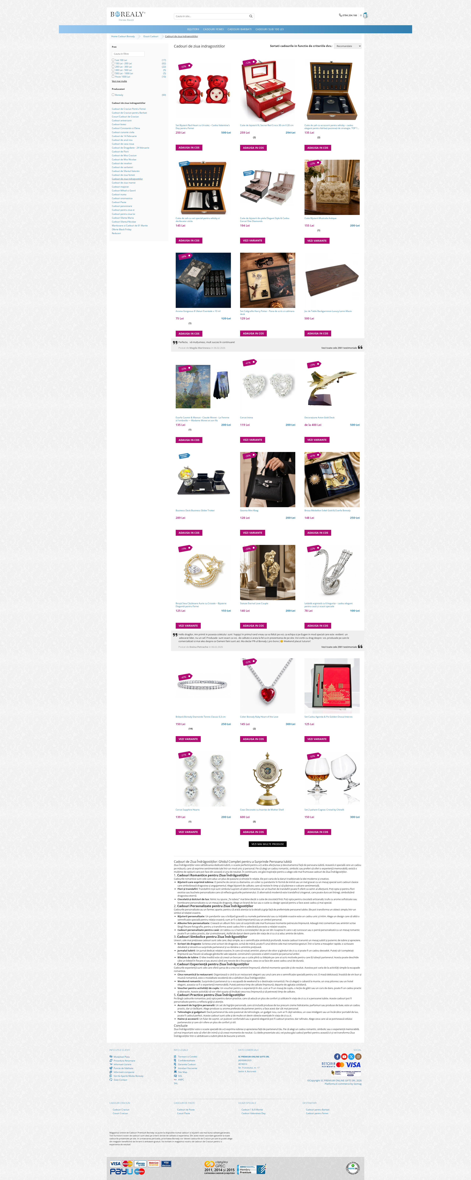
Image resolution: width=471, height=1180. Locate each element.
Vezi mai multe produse (268, 844)
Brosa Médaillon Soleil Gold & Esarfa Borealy (327, 510)
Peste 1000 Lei (122, 76)
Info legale (181, 1050)
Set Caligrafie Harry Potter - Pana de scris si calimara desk (267, 313)
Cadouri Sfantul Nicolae (124, 221)
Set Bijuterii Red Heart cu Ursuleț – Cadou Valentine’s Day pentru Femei (203, 127)
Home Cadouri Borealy (123, 36)
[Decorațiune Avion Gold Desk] (332, 386)
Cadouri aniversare (122, 120)
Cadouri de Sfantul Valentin (126, 171)
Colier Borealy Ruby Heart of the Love (259, 716)
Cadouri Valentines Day (253, 1113)
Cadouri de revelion (122, 163)
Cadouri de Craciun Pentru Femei (129, 108)
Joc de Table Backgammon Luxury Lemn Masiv (328, 311)
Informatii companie (123, 1072)
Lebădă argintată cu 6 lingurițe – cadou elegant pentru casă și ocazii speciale (328, 605)
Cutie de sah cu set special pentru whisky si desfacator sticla (198, 220)
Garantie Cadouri (187, 1064)
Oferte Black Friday (121, 229)
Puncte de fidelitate (123, 1068)
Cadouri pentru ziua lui (123, 213)
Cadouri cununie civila (123, 132)
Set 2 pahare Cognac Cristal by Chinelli (324, 809)
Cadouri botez (119, 124)
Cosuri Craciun (120, 1113)
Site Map (182, 1072)
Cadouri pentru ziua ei (123, 209)
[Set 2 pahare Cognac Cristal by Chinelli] (332, 778)
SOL (180, 1075)
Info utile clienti (119, 1050)
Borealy (119, 94)
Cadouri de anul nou (122, 140)
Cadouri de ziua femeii (123, 174)
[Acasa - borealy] (127, 16)
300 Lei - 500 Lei (123, 70)
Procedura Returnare (124, 1060)
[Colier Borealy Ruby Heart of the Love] (267, 685)
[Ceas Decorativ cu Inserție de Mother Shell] (267, 778)
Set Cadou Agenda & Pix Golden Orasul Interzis (328, 716)
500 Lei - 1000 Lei (124, 73)
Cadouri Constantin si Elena (126, 128)
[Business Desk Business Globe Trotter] (203, 479)
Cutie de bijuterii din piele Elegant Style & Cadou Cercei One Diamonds (264, 220)
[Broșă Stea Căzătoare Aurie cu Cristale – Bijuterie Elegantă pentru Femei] (203, 572)
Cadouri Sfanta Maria (123, 217)
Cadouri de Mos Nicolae (124, 159)
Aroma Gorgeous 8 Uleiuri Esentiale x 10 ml (198, 311)
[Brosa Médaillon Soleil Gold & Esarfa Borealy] (332, 479)
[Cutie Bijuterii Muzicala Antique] (332, 187)
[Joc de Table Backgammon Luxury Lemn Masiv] (332, 280)
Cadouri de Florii (120, 151)
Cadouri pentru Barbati (317, 1109)
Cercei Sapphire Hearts (188, 809)
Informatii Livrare (122, 1064)
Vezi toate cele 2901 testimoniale (339, 347)
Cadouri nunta (119, 194)
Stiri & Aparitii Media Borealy (128, 1075)
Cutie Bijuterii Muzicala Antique (320, 218)
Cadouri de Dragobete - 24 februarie (130, 147)
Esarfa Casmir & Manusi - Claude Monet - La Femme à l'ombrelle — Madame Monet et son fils (202, 419)
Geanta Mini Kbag (249, 510)
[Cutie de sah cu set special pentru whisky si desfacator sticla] (203, 187)
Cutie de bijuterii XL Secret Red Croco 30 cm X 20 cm (266, 125)
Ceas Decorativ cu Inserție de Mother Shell (262, 809)
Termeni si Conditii (187, 1056)
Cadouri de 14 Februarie (124, 136)
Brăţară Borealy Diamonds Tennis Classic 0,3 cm (201, 716)
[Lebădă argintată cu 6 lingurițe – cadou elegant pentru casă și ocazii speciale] (332, 572)
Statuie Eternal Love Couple (254, 603)
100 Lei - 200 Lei (123, 63)
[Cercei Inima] (267, 386)
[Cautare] (251, 16)
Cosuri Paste (183, 1113)
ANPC (181, 1079)
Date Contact (120, 1079)
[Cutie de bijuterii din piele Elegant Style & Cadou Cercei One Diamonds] (267, 187)
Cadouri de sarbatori (122, 167)
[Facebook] (337, 1056)
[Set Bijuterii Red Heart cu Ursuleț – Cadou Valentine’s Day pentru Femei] (203, 90)
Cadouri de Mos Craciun (124, 155)
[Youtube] (344, 1056)
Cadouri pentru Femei (316, 1113)
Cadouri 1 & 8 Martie (252, 1109)
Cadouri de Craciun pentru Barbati (129, 112)
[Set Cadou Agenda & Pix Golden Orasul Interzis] (332, 685)
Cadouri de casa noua (123, 143)
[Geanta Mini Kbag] (267, 479)
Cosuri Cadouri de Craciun (125, 116)
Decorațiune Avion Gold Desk (319, 417)
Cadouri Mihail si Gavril (124, 190)
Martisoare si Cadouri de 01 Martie (130, 225)
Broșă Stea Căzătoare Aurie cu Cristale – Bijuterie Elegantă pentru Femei (201, 605)
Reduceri (116, 233)
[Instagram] (358, 1056)
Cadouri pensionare (122, 206)
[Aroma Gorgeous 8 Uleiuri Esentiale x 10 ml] (203, 280)
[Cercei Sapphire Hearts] (203, 778)
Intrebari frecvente (187, 1068)
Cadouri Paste (119, 202)
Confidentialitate (186, 1060)
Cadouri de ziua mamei (124, 182)
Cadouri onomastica (122, 198)
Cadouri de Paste (186, 1109)
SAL (176, 1083)
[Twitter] (351, 1056)
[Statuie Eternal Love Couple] (267, 572)
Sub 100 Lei (121, 60)
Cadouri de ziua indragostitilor (127, 178)
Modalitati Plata (121, 1056)
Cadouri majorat (120, 186)
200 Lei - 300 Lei (123, 66)
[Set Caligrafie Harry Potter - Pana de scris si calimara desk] (267, 280)
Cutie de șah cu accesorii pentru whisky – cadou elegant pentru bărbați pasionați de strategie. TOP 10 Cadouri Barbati (331, 127)
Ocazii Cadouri (151, 36)
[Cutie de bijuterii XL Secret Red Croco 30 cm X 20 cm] (267, 90)
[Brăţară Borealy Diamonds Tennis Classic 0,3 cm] (203, 685)
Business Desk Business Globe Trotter (195, 510)
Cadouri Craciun (120, 1109)
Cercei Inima (246, 417)
